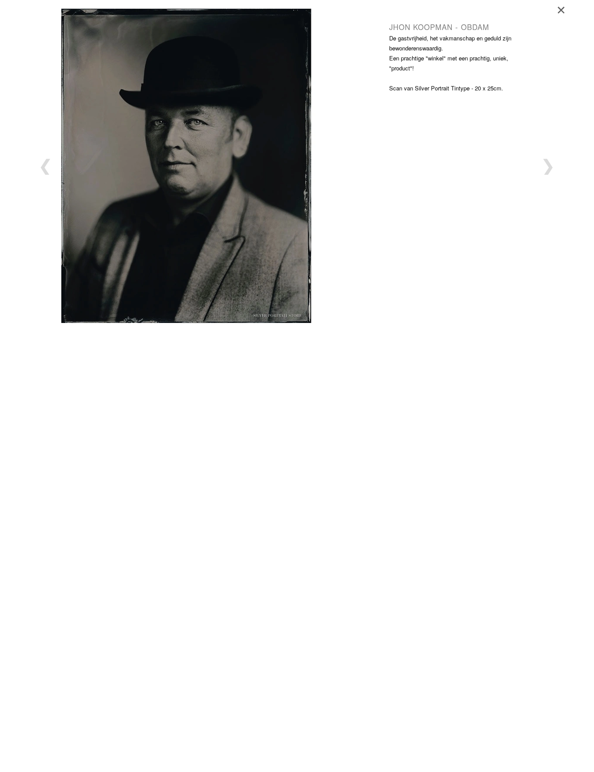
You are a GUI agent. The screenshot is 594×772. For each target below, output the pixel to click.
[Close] (564, 9)
